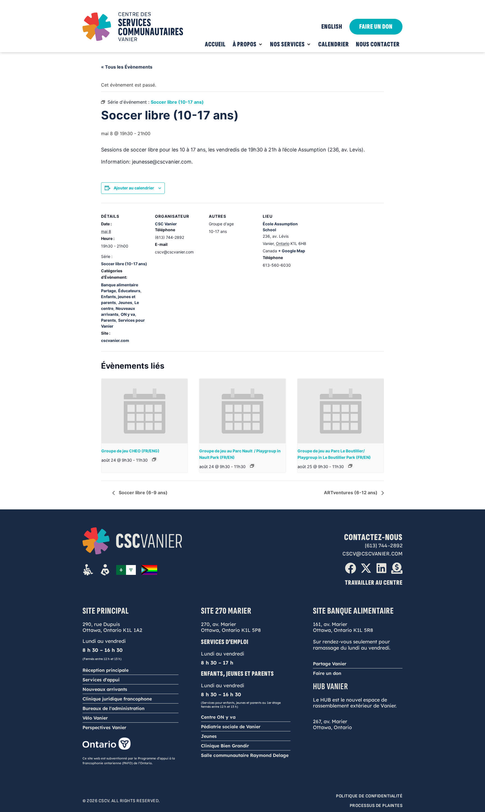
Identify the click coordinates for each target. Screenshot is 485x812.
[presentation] (144, 411)
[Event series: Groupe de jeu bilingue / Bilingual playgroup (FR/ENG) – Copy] (252, 466)
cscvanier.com (115, 340)
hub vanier (330, 686)
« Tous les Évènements (126, 67)
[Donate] (396, 568)
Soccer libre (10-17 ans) (124, 263)
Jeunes (125, 302)
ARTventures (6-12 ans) (351, 492)
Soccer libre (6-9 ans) (143, 492)
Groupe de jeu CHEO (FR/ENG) (130, 450)
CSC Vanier (166, 223)
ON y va (128, 314)
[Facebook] (350, 568)
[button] (248, 44)
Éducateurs (129, 290)
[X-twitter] (366, 568)
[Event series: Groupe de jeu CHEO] (154, 459)
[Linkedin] (381, 568)
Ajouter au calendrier (134, 187)
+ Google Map (291, 250)
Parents (108, 320)
